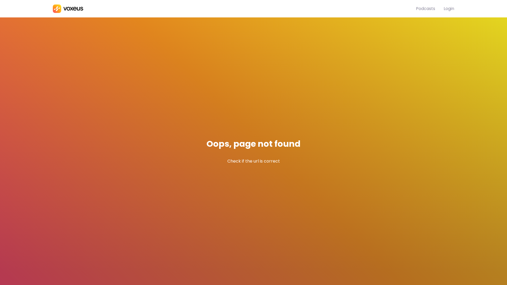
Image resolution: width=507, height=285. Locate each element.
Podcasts (425, 9)
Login (449, 9)
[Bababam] (234, 8)
